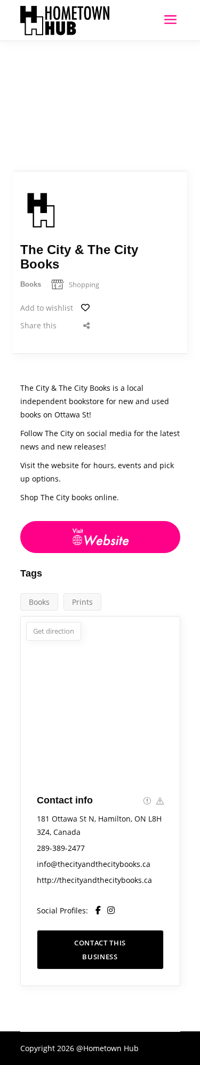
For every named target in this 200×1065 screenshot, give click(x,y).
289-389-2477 (61, 848)
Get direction (53, 631)
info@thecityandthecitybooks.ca (93, 864)
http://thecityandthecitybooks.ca (94, 880)
